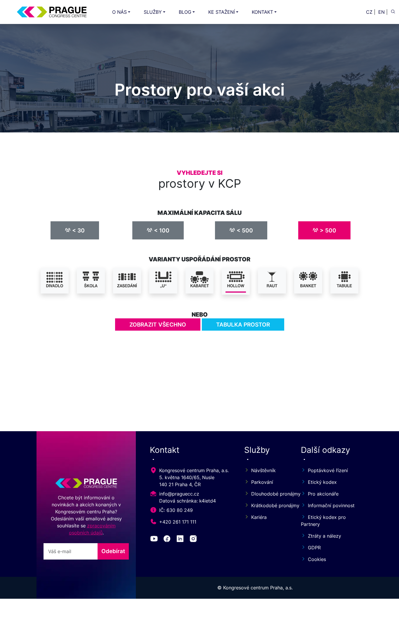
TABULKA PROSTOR (243, 324)
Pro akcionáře (323, 494)
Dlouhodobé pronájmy (269, 494)
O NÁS (119, 12)
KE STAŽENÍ (221, 12)
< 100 (160, 230)
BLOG (185, 12)
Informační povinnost (331, 505)
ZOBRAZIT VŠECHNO (157, 324)
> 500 (327, 230)
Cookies (317, 559)
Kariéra (259, 517)
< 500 (244, 230)
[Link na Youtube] (155, 540)
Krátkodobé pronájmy (269, 505)
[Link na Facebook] (168, 540)
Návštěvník (263, 470)
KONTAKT (262, 12)
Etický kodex (322, 482)
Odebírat (113, 551)
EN (381, 12)
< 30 (78, 230)
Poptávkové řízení (328, 470)
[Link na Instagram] (194, 540)
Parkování (262, 482)
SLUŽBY (153, 12)
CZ (369, 12)
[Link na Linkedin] (181, 540)
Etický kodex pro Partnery (323, 520)
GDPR (314, 547)
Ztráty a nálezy (324, 536)
